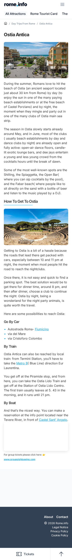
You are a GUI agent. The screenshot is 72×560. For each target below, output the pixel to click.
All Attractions (15, 14)
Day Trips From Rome (23, 23)
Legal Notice (60, 527)
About (48, 517)
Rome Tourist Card (43, 14)
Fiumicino (42, 329)
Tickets (29, 554)
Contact (62, 517)
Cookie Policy (59, 535)
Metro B (22, 363)
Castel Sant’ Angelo (53, 420)
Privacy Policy (59, 531)
